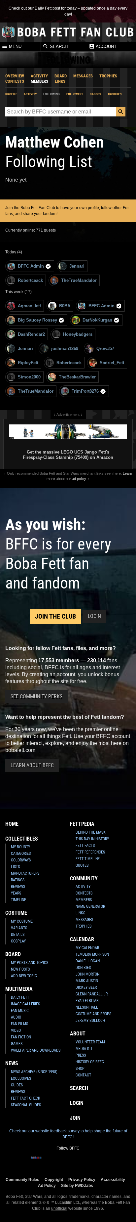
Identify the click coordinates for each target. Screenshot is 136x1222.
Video (16, 1030)
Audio (16, 1017)
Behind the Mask (91, 832)
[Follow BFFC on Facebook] (36, 1162)
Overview (14, 75)
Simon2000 (29, 376)
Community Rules (22, 1179)
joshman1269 (64, 348)
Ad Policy (47, 1185)
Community (84, 878)
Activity (39, 75)
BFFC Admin (31, 266)
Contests (14, 81)
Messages (83, 75)
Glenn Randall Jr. (92, 994)
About (77, 1033)
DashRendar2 (31, 334)
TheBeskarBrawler (77, 376)
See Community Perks (36, 696)
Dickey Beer (86, 987)
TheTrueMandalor (79, 280)
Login (94, 616)
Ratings (17, 880)
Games (16, 1043)
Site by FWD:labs (77, 1185)
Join (75, 1118)
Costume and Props (93, 1014)
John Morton (87, 974)
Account (106, 46)
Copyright (54, 1179)
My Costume (22, 921)
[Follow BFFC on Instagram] (47, 1162)
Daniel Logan (88, 961)
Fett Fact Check (25, 1098)
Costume (16, 913)
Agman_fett (29, 305)
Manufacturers (25, 873)
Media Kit (84, 1048)
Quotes (82, 865)
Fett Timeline (88, 858)
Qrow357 (105, 348)
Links (60, 81)
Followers (74, 94)
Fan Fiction (21, 1037)
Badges (95, 94)
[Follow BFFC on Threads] (89, 1162)
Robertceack (30, 280)
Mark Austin (87, 981)
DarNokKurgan (97, 320)
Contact (83, 1075)
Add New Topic (24, 976)
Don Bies (83, 967)
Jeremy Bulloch (90, 1020)
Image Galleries (25, 1004)
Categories (21, 853)
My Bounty (20, 847)
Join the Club (55, 616)
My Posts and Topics (29, 962)
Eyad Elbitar (87, 1000)
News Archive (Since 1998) (34, 1071)
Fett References (90, 852)
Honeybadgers (77, 334)
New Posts (20, 969)
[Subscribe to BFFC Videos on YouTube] (78, 1162)
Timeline (18, 899)
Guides (17, 1085)
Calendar (82, 939)
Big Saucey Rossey (37, 320)
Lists (15, 866)
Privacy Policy (81, 1179)
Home (11, 824)
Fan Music (20, 1010)
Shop (80, 1068)
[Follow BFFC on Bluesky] (99, 1162)
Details (17, 934)
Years (16, 893)
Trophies (108, 75)
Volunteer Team (90, 1042)
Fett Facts (85, 845)
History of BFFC (90, 1062)
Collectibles (21, 839)
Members (39, 81)
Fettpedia (82, 824)
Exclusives (21, 1078)
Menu (14, 46)
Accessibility (113, 1179)
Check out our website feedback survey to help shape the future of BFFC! (68, 1134)
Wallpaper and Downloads (35, 1050)
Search (58, 46)
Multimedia (19, 989)
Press (81, 1055)
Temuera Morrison (92, 954)
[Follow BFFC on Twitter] (57, 1162)
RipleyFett (28, 362)
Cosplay (18, 941)
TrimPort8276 (85, 391)
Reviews (18, 886)
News (11, 1063)
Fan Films (19, 1024)
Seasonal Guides (26, 1105)
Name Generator (90, 906)
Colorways (21, 860)
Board (60, 75)
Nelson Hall (87, 1007)
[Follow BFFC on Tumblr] (68, 1162)
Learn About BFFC (32, 765)
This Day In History (92, 839)
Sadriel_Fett (112, 362)
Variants (19, 928)
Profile (11, 94)
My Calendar (87, 947)
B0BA (64, 305)
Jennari (77, 266)
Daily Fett (20, 997)
